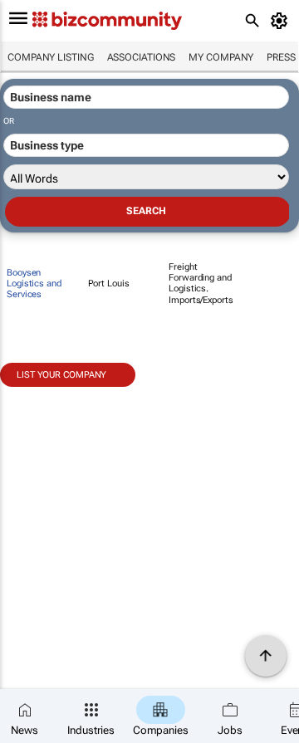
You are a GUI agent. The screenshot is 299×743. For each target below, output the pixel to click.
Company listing (50, 57)
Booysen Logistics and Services (34, 283)
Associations (141, 57)
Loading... (31, 396)
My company (221, 57)
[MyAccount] (282, 20)
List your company (61, 374)
